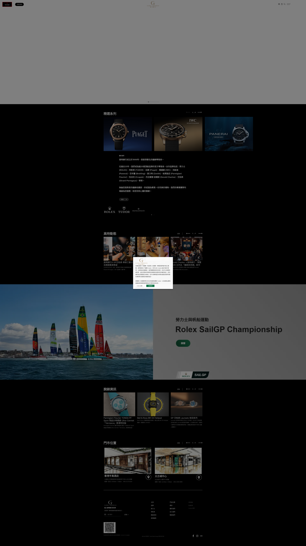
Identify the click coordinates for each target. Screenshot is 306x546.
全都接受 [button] (150, 285)
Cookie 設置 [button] (139, 285)
